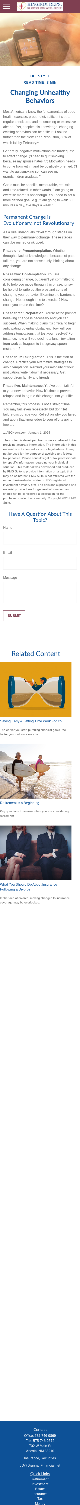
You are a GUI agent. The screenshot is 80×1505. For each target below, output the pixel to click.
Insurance (40, 1494)
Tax (40, 1499)
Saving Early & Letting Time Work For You (32, 721)
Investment (40, 1484)
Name (7, 527)
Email (7, 552)
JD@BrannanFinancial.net (40, 1465)
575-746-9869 (45, 1435)
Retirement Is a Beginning (19, 803)
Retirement (40, 1479)
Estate (40, 1489)
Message (10, 577)
